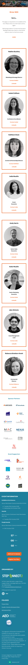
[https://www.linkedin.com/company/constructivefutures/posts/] (20, 462)
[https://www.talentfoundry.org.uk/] (20, 479)
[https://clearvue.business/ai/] (7, 423)
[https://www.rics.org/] (7, 479)
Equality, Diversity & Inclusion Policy (11, 607)
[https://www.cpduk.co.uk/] (9, 626)
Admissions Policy (6, 610)
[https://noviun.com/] (7, 440)
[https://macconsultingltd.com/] (7, 432)
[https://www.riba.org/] (20, 471)
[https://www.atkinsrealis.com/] (20, 407)
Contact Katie (14, 297)
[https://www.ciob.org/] (7, 462)
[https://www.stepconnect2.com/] (12, 578)
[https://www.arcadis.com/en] (7, 407)
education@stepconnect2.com (13, 587)
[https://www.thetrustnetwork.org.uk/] (7, 487)
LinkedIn (14, 83)
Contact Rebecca (14, 384)
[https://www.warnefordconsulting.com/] (14, 448)
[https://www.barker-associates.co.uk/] (7, 415)
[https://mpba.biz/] (7, 471)
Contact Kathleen (14, 163)
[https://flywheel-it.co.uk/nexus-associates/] (20, 432)
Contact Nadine (14, 80)
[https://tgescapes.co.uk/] (20, 440)
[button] (25, 3)
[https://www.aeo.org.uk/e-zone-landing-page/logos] (9, 619)
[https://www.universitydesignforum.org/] (20, 487)
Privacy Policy (5, 604)
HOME (14, 37)
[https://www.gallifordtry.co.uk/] (20, 423)
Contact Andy (14, 254)
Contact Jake (14, 340)
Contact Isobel (14, 122)
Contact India (14, 207)
